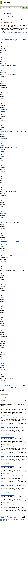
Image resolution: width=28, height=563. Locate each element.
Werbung (14, 517)
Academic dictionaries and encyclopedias (11, 5)
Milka (2, 316)
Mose (2, 372)
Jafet (15, 65)
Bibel (13, 25)
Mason (2, 152)
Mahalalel (3, 83)
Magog (2, 74)
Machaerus (3, 57)
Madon (2, 70)
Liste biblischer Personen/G (7, 446)
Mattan (2, 160)
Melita (2, 209)
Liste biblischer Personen (7, 39)
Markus (3, 143)
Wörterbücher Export (3, 519)
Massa (2, 156)
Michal (2, 288)
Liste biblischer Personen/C (7, 417)
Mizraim (3, 350)
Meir (2, 197)
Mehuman (3, 193)
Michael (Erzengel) (5, 284)
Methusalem (4, 270)
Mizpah (2, 347)
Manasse (3, 122)
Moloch (2, 361)
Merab (2, 224)
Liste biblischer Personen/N (7, 475)
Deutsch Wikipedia (14, 11)
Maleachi (3, 112)
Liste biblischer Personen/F (7, 437)
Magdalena (3, 72)
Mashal (2, 151)
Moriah (2, 367)
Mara (2, 131)
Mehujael (3, 191)
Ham (16, 350)
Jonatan (24, 222)
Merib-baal (3, 241)
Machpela (3, 63)
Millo (2, 317)
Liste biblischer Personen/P (7, 495)
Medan (2, 182)
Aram (16, 147)
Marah (2, 134)
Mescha (3, 252)
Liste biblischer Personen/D (7, 427)
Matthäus (3, 171)
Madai (2, 65)
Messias (3, 265)
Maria (2, 141)
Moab (4, 132)
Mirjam (2, 321)
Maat (2, 54)
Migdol (2, 306)
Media (2, 186)
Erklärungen (7, 13)
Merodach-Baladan (5, 244)
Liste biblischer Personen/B (7, 408)
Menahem (3, 215)
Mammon (3, 118)
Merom (2, 246)
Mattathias (3, 165)
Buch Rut (6, 131)
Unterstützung (10, 517)
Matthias (3, 173)
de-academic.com (5, 2)
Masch (2, 147)
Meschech (3, 255)
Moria (2, 365)
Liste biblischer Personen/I (7, 456)
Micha (2, 282)
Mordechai (3, 363)
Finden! (25, 7)
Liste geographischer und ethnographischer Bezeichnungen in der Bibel (14, 32)
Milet (2, 314)
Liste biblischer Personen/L (7, 466)
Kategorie (3, 389)
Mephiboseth (4, 222)
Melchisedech (4, 204)
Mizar (2, 345)
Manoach (3, 125)
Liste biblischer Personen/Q (7, 504)
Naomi (17, 131)
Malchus (3, 111)
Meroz (2, 250)
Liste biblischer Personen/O (7, 485)
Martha (2, 145)
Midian (2, 299)
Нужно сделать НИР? (12, 397)
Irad (16, 191)
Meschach (3, 253)
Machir (2, 61)
